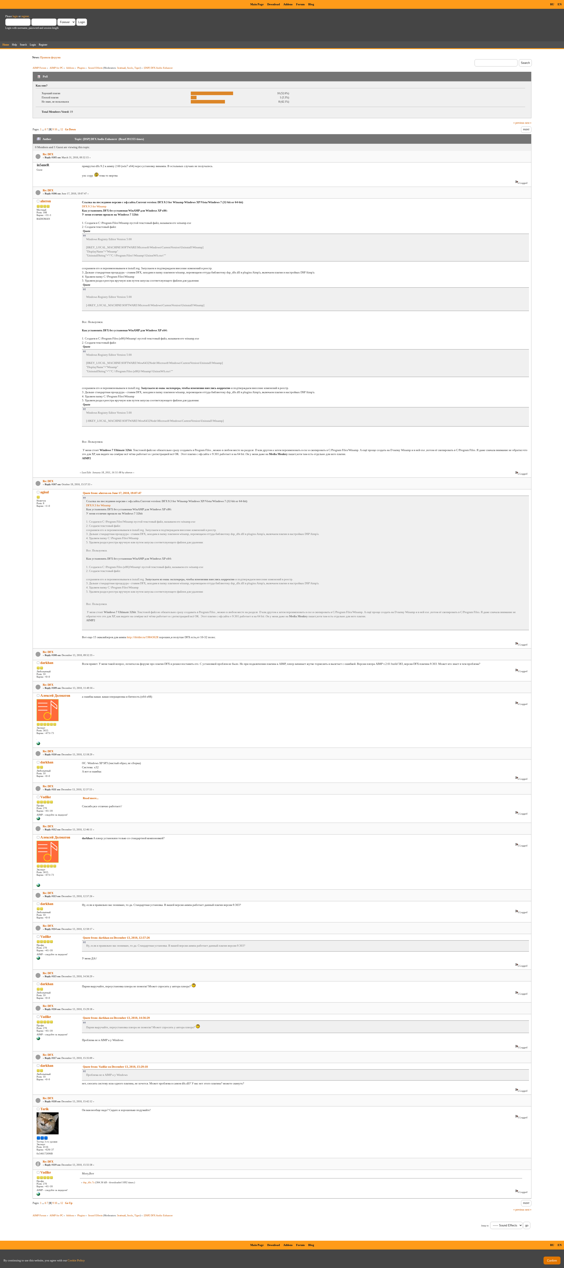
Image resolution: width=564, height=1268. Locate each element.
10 (55, 129)
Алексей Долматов (55, 695)
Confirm (552, 1260)
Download (273, 4)
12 (61, 129)
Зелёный (121, 67)
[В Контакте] (38, 819)
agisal (44, 492)
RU (552, 4)
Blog (311, 4)
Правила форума (50, 57)
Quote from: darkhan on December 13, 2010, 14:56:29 (116, 1017)
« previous (518, 122)
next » (528, 122)
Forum (300, 4)
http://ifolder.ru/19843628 (142, 637)
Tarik (44, 1109)
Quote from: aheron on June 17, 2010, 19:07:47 (112, 493)
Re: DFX (48, 154)
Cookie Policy (76, 1260)
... (43, 129)
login (15, 16)
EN (560, 4)
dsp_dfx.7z (89, 1182)
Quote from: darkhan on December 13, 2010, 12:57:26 (116, 937)
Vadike (45, 797)
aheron (45, 201)
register (25, 16)
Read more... (90, 798)
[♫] (38, 744)
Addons (288, 4)
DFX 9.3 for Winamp (94, 206)
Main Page (257, 4)
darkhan (46, 663)
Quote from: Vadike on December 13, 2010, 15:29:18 (115, 1066)
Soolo (130, 67)
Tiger (137, 67)
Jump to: (485, 1225)
